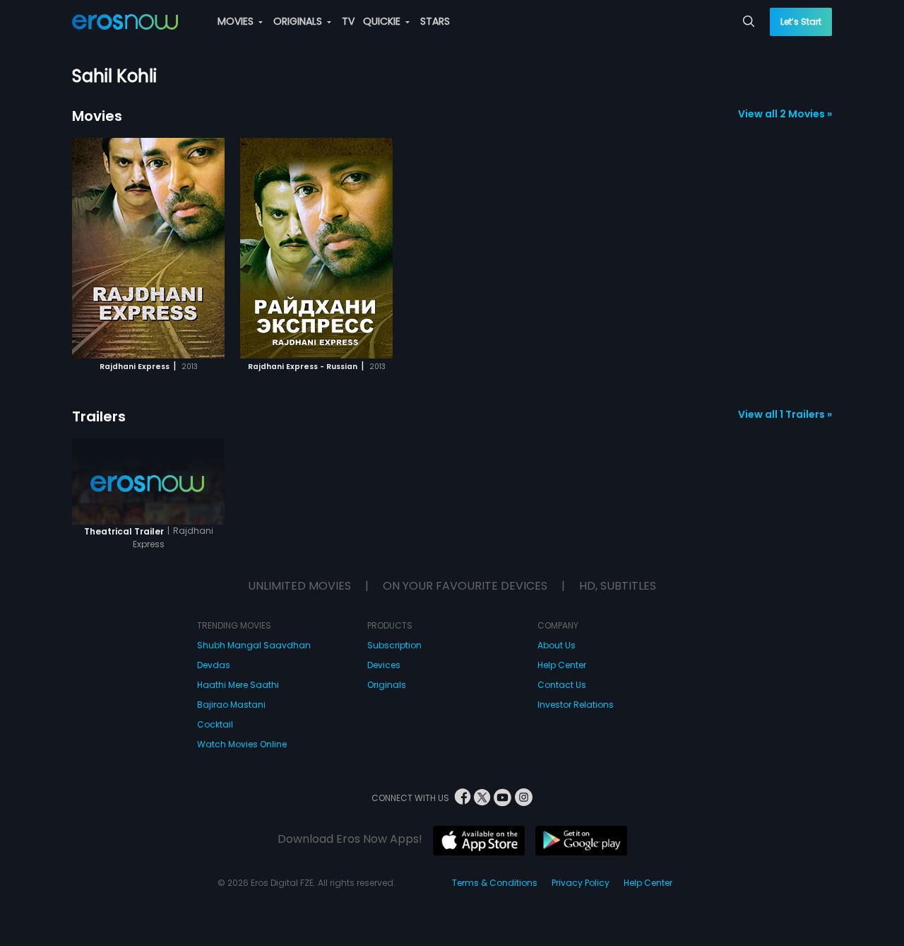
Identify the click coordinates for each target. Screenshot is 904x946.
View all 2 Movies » (785, 114)
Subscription (394, 645)
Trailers (99, 416)
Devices (383, 665)
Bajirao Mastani (231, 705)
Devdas (213, 665)
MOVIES (237, 21)
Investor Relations (575, 705)
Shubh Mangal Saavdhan (254, 645)
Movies (97, 116)
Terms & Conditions (494, 883)
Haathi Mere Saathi (238, 685)
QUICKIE (383, 21)
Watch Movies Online (242, 744)
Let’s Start (800, 22)
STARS (435, 21)
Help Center (561, 665)
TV (348, 21)
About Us (556, 645)
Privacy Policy (580, 883)
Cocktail (215, 724)
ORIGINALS (299, 21)
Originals (386, 685)
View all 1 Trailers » (785, 414)
